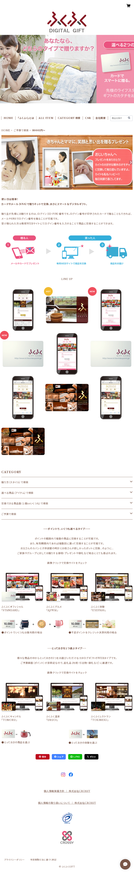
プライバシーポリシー (14, 859)
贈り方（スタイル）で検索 (14, 482)
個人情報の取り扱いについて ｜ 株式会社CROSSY (67, 802)
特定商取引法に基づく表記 (43, 859)
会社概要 (100, 118)
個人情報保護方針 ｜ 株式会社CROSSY (67, 791)
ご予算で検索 (21, 130)
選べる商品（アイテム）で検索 (17, 492)
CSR (88, 118)
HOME (8, 118)
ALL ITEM (46, 118)
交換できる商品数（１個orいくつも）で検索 (24, 503)
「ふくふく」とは (26, 118)
